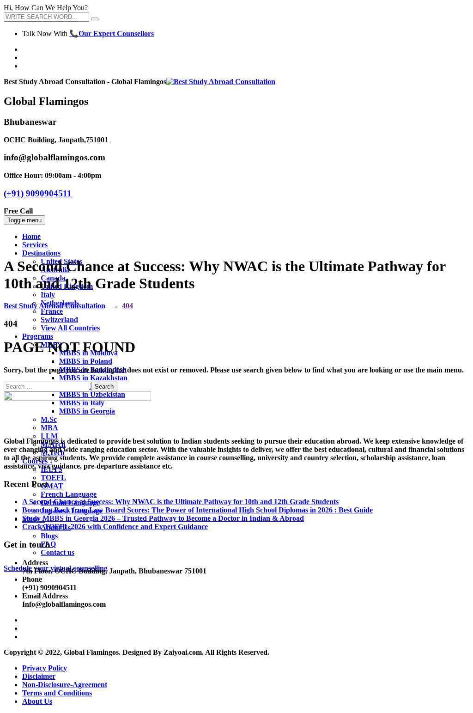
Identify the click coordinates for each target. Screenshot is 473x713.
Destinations (41, 253)
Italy (48, 295)
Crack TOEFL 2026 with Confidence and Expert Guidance (115, 526)
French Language (69, 494)
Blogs (49, 536)
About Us (37, 701)
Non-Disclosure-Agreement (64, 685)
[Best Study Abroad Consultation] (220, 81)
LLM (49, 436)
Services (35, 245)
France (52, 311)
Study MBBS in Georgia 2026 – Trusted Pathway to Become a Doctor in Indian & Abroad (163, 518)
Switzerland (59, 319)
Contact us (57, 552)
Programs (37, 336)
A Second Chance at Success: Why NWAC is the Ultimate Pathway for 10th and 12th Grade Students (180, 502)
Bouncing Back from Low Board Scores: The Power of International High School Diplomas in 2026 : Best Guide (197, 510)
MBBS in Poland (85, 361)
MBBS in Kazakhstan (93, 378)
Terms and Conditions (57, 693)
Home (31, 236)
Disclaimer (38, 676)
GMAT (52, 486)
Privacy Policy (44, 668)
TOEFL (53, 477)
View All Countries (70, 328)
